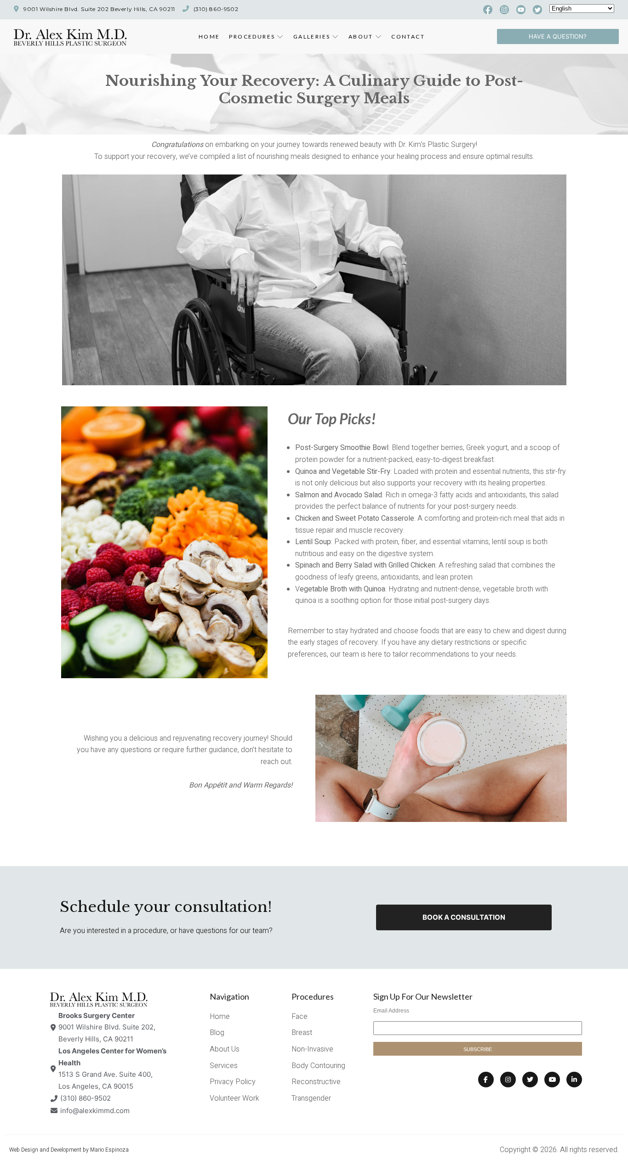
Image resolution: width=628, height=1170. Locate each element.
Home (209, 36)
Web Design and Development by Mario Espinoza (69, 1150)
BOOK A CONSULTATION (463, 917)
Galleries (312, 36)
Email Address (391, 1010)
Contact (408, 36)
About (360, 36)
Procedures (252, 36)
